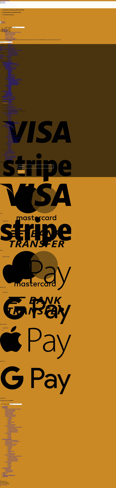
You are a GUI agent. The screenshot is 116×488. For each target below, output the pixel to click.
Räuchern (5, 407)
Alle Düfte (5, 406)
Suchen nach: (6, 404)
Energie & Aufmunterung (14, 83)
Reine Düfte (8, 94)
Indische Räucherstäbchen (11, 122)
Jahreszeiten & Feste (10, 68)
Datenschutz (3, 49)
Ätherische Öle (6, 91)
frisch (9, 58)
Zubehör (5, 154)
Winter (9, 44)
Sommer (10, 71)
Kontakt (2, 55)
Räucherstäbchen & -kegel (9, 97)
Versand (2, 56)
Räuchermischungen (10, 152)
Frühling (10, 40)
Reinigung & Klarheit (13, 54)
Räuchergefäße (9, 159)
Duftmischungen (9, 95)
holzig (9, 61)
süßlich (10, 92)
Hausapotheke (8, 93)
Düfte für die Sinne (9, 49)
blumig (9, 57)
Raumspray (8, 66)
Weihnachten (11, 45)
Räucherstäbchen (7, 62)
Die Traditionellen (9, 151)
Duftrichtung (8, 56)
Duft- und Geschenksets (8, 63)
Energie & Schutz (12, 51)
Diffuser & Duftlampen (10, 38)
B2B (1, 50)
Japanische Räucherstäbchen (12, 64)
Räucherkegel (8, 124)
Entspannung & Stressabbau (15, 50)
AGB (1, 48)
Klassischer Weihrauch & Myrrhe (13, 32)
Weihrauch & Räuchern (8, 125)
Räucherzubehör (9, 158)
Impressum (2, 46)
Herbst (9, 43)
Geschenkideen (12, 47)
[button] (8, 101)
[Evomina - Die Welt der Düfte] (2, 2)
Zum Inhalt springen (4, 0)
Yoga (4, 474)
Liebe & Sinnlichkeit (13, 52)
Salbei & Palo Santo (10, 34)
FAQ (1, 57)
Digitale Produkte (7, 64)
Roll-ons (7, 68)
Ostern (9, 46)
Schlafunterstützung (13, 55)
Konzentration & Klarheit (14, 82)
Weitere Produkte (9, 153)
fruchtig (10, 60)
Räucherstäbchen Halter (11, 67)
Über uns (5, 96)
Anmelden (21, 171)
